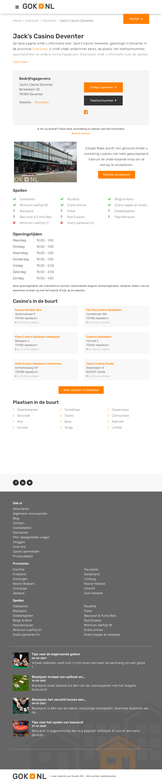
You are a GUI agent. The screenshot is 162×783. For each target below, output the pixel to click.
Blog (16, 518)
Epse (67, 421)
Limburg (90, 579)
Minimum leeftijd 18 (34, 205)
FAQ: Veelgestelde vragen (31, 537)
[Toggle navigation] (17, 7)
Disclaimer (20, 532)
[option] (45, 162)
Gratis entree (76, 205)
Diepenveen (120, 410)
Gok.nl (17, 503)
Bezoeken (42, 102)
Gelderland (92, 574)
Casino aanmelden (26, 551)
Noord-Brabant (24, 584)
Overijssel (39, 49)
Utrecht (89, 588)
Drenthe (18, 569)
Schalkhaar (72, 410)
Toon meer (20, 62)
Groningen (20, 579)
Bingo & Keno (124, 199)
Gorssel (22, 427)
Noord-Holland (94, 584)
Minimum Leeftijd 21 (34, 223)
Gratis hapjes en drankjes (133, 205)
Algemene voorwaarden (30, 513)
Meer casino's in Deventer (81, 390)
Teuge (68, 427)
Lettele (117, 427)
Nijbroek (118, 421)
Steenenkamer (27, 410)
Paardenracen (125, 217)
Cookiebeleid (22, 528)
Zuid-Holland (93, 593)
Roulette (73, 199)
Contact (18, 523)
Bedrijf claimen (81, 133)
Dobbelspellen (125, 211)
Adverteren (21, 509)
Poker (71, 211)
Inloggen (19, 542)
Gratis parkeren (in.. (81, 223)
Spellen (134, 19)
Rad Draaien (76, 217)
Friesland (19, 574)
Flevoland (91, 569)
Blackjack (27, 211)
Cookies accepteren (116, 174)
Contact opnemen (102, 87)
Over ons (19, 547)
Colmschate (120, 415)
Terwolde (23, 415)
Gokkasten (27, 199)
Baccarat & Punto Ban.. (36, 217)
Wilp (20, 421)
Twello (69, 415)
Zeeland (18, 593)
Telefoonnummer (102, 100)
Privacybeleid (23, 556)
